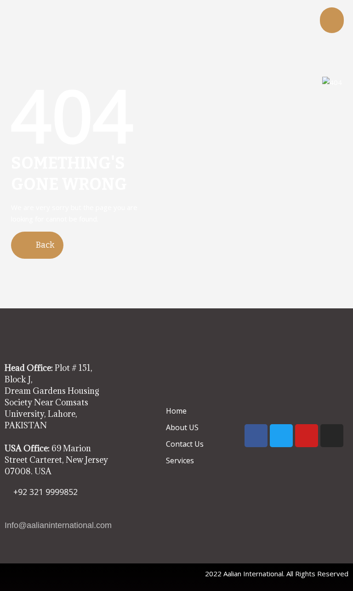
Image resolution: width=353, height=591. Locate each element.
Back (44, 245)
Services (180, 460)
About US (182, 427)
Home (176, 411)
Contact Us (185, 444)
